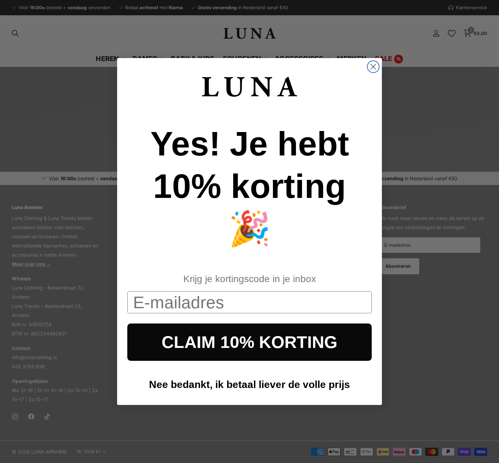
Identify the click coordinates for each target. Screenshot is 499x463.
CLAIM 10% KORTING (249, 342)
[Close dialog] (373, 67)
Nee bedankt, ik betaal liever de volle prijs (249, 384)
